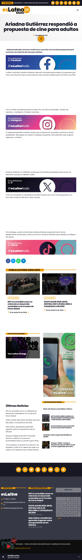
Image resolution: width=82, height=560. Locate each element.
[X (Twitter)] (57, 3)
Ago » (59, 518)
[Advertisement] (41, 93)
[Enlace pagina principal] (16, 10)
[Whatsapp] (57, 469)
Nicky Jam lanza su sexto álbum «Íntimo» (57, 409)
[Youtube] (50, 469)
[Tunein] (61, 3)
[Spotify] (70, 3)
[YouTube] (53, 3)
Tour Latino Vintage (17, 354)
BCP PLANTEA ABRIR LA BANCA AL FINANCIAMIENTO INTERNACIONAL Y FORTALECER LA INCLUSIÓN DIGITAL (62, 418)
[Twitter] (31, 469)
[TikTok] (65, 3)
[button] (15, 537)
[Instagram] (74, 3)
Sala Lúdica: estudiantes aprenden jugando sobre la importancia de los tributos (20, 429)
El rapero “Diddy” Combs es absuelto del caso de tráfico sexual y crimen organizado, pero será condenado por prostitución (63, 445)
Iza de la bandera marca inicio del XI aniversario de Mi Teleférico (62, 427)
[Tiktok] (44, 469)
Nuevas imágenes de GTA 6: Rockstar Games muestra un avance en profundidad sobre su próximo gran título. (22, 438)
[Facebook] (78, 3)
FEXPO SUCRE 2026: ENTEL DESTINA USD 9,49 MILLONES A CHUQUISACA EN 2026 (58, 304)
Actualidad (13, 298)
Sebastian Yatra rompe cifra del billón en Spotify (57, 436)
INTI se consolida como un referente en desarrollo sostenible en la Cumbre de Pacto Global (21, 305)
